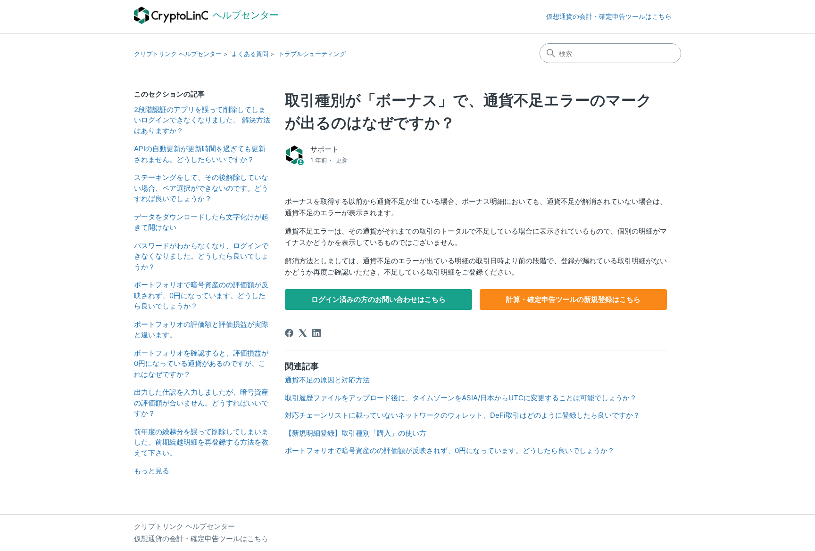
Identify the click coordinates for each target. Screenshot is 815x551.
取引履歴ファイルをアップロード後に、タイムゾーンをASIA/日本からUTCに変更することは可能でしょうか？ (461, 397)
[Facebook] (289, 333)
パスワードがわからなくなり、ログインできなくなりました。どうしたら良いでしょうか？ (201, 256)
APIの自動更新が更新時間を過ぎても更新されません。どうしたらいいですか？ (200, 154)
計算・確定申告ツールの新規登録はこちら (573, 299)
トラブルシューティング (312, 53)
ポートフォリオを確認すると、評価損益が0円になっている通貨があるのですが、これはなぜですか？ (201, 363)
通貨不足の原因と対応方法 (327, 379)
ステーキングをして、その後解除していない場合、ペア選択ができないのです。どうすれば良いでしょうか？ (201, 188)
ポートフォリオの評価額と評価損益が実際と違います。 (201, 330)
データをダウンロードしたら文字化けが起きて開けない (201, 222)
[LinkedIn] (316, 333)
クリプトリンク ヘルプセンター (178, 53)
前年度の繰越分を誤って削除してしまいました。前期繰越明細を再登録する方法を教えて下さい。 (201, 442)
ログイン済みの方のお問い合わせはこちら (378, 299)
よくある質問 (250, 53)
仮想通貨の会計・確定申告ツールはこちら (609, 16)
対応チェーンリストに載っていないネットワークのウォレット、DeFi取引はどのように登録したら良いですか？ (462, 415)
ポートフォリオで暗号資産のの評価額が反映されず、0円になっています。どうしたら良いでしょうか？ (201, 295)
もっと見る (151, 470)
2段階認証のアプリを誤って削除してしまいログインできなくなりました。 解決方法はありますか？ (202, 120)
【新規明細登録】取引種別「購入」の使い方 (355, 433)
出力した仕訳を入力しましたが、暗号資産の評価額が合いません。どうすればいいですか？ (201, 403)
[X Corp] (303, 333)
